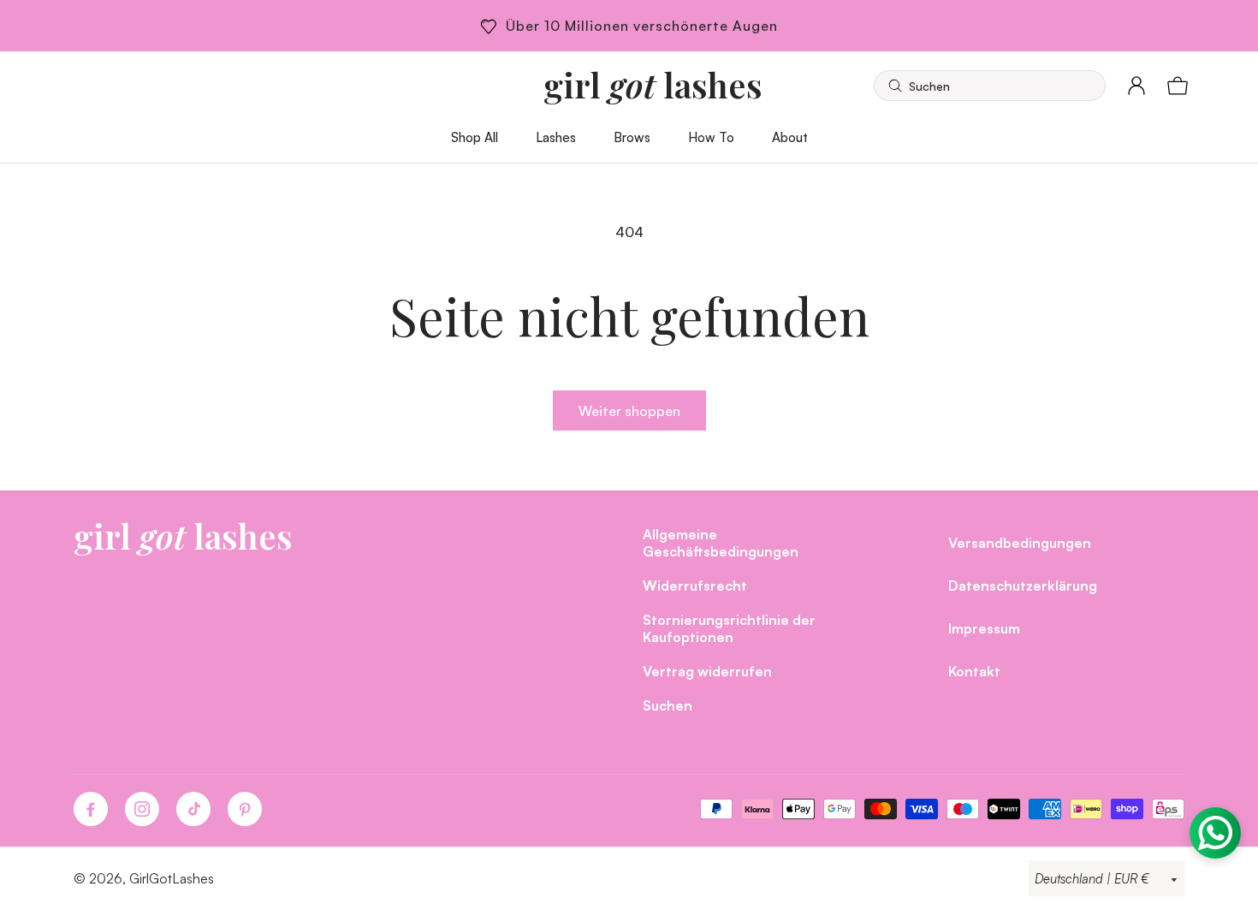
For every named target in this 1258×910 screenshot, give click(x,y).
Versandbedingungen (1019, 542)
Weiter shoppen (629, 410)
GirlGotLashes (171, 878)
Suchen (667, 705)
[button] (990, 85)
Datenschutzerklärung (1022, 585)
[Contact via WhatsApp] (1215, 833)
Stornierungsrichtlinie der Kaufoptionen (729, 627)
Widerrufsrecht (695, 585)
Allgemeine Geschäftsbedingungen (720, 542)
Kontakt (974, 671)
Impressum (984, 628)
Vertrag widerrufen (707, 671)
